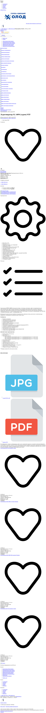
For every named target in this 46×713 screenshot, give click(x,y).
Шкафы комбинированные (5, 92)
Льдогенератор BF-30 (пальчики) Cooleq (8, 608)
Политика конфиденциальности (12, 706)
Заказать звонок (3, 702)
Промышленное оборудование (9, 42)
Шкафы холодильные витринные (6, 105)
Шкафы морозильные (4, 97)
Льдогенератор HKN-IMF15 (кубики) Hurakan (9, 501)
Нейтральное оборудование (8, 45)
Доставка (4, 682)
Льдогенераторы (3, 69)
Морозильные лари (4, 77)
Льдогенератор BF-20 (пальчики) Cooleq (8, 448)
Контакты (4, 8)
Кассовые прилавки (4, 65)
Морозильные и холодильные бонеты (7, 75)
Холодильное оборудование (8, 41)
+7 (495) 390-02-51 (3, 184)
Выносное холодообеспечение (9, 46)
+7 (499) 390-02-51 (3, 28)
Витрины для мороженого (5, 50)
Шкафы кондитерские (4, 94)
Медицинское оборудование (5, 73)
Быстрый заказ (3, 172)
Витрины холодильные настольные (7, 60)
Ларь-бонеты (2, 67)
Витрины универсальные (5, 56)
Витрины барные (3, 48)
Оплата (4, 6)
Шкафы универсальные (4, 99)
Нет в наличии (3, 171)
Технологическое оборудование (9, 43)
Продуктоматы (3, 80)
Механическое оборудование (8, 44)
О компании (5, 681)
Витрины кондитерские (5, 52)
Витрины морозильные (4, 54)
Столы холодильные (4, 86)
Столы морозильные (4, 84)
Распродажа (5, 674)
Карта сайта (2, 706)
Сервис (4, 7)
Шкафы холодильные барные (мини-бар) (8, 103)
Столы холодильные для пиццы (6, 88)
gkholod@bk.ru (3, 9)
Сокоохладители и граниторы (6, 82)
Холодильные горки (4, 90)
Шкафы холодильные (4, 101)
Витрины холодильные (4, 58)
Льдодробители (3, 71)
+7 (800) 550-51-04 (11, 28)
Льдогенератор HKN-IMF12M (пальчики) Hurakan (10, 555)
